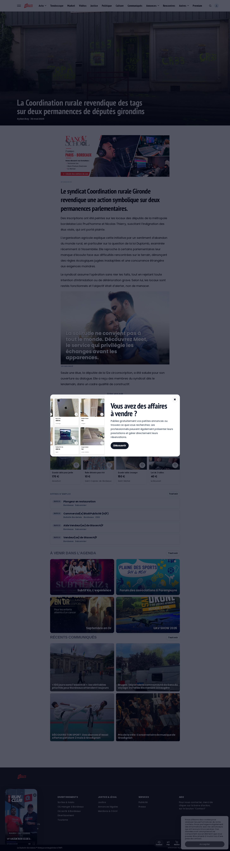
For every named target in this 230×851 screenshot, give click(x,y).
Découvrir (119, 445)
